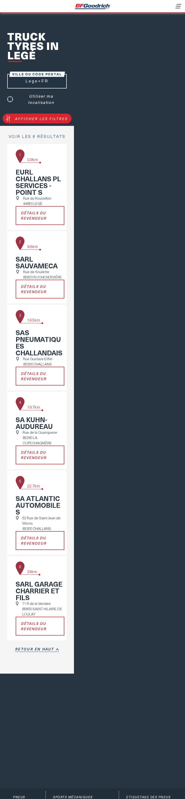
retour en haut (34, 649)
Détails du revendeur (34, 215)
